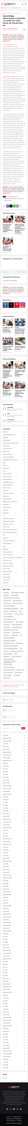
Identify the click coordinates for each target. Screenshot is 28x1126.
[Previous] (24, 8)
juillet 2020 (14, 850)
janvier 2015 (14, 911)
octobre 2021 (14, 825)
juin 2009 (14, 1034)
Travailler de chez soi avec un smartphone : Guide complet (8, 330)
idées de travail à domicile (14, 501)
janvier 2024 (14, 749)
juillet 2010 (14, 998)
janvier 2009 (14, 1048)
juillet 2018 (14, 883)
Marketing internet (14, 524)
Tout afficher (21, 213)
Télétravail (14, 549)
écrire (14, 471)
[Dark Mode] (22, 4)
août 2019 (14, 864)
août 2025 (14, 735)
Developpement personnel (14, 460)
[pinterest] (21, 1109)
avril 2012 (14, 942)
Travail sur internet (14, 563)
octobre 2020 (14, 841)
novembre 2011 (14, 953)
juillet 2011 (14, 964)
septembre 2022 (14, 794)
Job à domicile (14, 507)
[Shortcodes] (22, 310)
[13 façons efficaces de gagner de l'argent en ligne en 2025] (8, 341)
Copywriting (14, 446)
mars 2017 (14, 903)
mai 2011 (14, 970)
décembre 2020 (14, 838)
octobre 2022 (14, 791)
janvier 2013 (14, 919)
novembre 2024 (14, 741)
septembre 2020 (14, 844)
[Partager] (24, 29)
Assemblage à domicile (14, 13)
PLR (14, 535)
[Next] (26, 8)
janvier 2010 (14, 1014)
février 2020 (14, 858)
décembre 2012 (14, 922)
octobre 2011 (14, 956)
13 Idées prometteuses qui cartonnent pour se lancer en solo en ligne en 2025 (20, 330)
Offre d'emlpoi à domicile (14, 529)
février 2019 (14, 869)
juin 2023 (14, 769)
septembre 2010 (14, 992)
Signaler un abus (8, 699)
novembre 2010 (14, 987)
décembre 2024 (14, 738)
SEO (14, 546)
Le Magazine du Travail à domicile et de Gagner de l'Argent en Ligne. (13, 685)
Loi (14, 515)
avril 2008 (14, 1067)
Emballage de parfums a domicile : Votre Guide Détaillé (7, 248)
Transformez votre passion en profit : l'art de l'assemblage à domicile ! (20, 373)
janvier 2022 (14, 816)
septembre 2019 (14, 861)
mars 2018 (14, 886)
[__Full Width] (5, 308)
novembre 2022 (14, 788)
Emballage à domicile (14, 482)
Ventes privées (14, 577)
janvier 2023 (14, 783)
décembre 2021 (14, 819)
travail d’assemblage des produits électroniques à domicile (10, 46)
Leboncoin (14, 510)
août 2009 (14, 1028)
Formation (14, 490)
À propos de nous (17, 1116)
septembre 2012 (14, 931)
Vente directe (14, 574)
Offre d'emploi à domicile (14, 532)
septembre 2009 (14, 1026)
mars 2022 (14, 811)
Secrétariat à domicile (14, 541)
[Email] (17, 206)
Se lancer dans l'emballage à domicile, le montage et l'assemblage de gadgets (13, 8)
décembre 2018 (14, 875)
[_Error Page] (17, 308)
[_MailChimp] (22, 308)
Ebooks (14, 465)
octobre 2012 (14, 928)
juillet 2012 (14, 933)
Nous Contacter (11, 1120)
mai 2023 (14, 771)
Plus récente (5, 272)
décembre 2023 (14, 752)
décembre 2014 (14, 914)
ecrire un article (14, 474)
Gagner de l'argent (14, 493)
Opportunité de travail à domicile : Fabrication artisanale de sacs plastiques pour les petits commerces (20, 229)
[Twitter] (10, 206)
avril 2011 (14, 973)
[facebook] (7, 1109)
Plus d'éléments (11, 710)
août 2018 (14, 880)
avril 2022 (14, 808)
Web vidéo (14, 582)
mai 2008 (14, 1065)
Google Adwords (14, 499)
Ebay (14, 462)
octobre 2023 (14, 758)
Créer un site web (14, 454)
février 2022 (14, 813)
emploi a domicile (14, 485)
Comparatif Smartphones (10, 280)
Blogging (14, 437)
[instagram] (17, 1109)
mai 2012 (14, 939)
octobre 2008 (14, 1056)
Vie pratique (14, 580)
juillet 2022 (14, 799)
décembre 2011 (14, 950)
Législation (14, 513)
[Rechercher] (26, 4)
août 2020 (14, 847)
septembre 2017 (14, 894)
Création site (14, 451)
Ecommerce (14, 468)
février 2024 (14, 746)
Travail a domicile (14, 552)
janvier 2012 (14, 947)
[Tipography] (17, 310)
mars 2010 (14, 1009)
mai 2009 (14, 1037)
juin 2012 (14, 936)
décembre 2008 (14, 1051)
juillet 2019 (14, 866)
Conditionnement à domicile (10, 198)
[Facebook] (7, 206)
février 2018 (14, 889)
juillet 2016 (14, 908)
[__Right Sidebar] (11, 308)
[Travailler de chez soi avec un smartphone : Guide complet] (8, 322)
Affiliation (14, 432)
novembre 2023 (14, 755)
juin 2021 (14, 833)
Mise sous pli (21, 198)
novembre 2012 (14, 925)
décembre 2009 (14, 1017)
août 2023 (14, 763)
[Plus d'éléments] (20, 206)
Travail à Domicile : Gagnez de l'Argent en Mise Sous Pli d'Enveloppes (20, 393)
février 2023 (14, 780)
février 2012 (14, 945)
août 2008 (14, 1059)
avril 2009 (14, 1040)
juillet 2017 (14, 897)
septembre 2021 (14, 827)
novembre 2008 (14, 1054)
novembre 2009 (14, 1020)
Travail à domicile (7, 200)
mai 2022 (14, 805)
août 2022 (14, 797)
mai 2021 (14, 836)
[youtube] (14, 1109)
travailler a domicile (14, 566)
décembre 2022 (14, 785)
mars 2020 (14, 855)
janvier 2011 (14, 981)
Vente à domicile (14, 571)
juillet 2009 (14, 1031)
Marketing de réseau (14, 518)
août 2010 (14, 995)
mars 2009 (14, 1042)
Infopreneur (14, 504)
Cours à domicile (14, 448)
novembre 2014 (14, 917)
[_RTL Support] (5, 310)
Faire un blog (14, 487)
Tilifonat (19, 1120)
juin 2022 (14, 802)
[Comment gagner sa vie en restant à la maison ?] (20, 341)
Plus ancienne (22, 272)
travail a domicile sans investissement (14, 557)
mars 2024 (14, 744)
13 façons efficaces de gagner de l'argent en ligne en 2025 (8, 348)
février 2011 (14, 978)
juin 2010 (14, 1000)
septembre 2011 (14, 959)
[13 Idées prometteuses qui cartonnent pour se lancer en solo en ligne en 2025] (20, 322)
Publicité (14, 538)
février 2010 (14, 1012)
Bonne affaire (14, 440)
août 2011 (14, 961)
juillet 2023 (14, 766)
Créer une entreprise (14, 457)
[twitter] (10, 1109)
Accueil (5, 13)
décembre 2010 (14, 984)
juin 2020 (14, 852)
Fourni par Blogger (9, 693)
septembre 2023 (14, 760)
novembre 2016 (14, 905)
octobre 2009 (14, 1023)
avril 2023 (14, 774)
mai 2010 (14, 1003)
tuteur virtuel (14, 568)
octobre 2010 (14, 989)
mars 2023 (14, 777)
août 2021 (14, 830)
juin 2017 (14, 900)
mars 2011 (14, 975)
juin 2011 (14, 967)
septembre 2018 (14, 878)
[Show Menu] (2, 4)
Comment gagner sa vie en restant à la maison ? (20, 348)
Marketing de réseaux (14, 521)
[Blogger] (11, 310)
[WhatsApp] (14, 206)
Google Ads (14, 496)
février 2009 (14, 1045)
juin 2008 (14, 1062)
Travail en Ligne (14, 560)
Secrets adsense (14, 543)
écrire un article (14, 476)
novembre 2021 (14, 822)
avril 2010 (14, 1006)
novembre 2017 (14, 892)
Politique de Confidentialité (14, 1118)
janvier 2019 (14, 872)
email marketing (14, 479)
